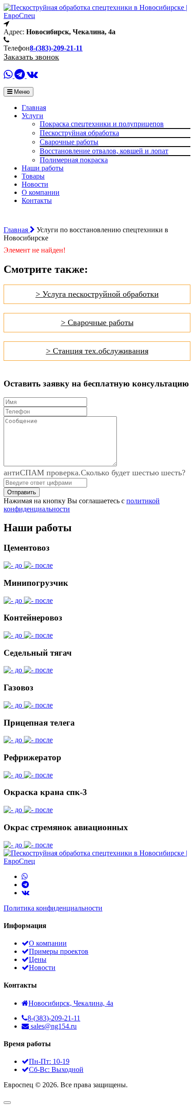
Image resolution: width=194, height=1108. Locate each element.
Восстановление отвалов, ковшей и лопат (104, 151)
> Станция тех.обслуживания (97, 350)
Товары (33, 176)
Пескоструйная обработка (79, 133)
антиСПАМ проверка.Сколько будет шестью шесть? (94, 472)
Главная (34, 107)
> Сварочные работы (97, 322)
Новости (35, 184)
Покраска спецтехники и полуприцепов (102, 124)
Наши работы (43, 168)
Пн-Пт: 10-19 (49, 1061)
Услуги (32, 116)
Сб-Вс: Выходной (56, 1069)
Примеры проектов (58, 951)
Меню (21, 91)
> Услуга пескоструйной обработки (97, 294)
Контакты (37, 200)
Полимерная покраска (74, 160)
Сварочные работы (69, 142)
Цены (37, 959)
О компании (41, 192)
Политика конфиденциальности (53, 908)
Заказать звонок (31, 56)
